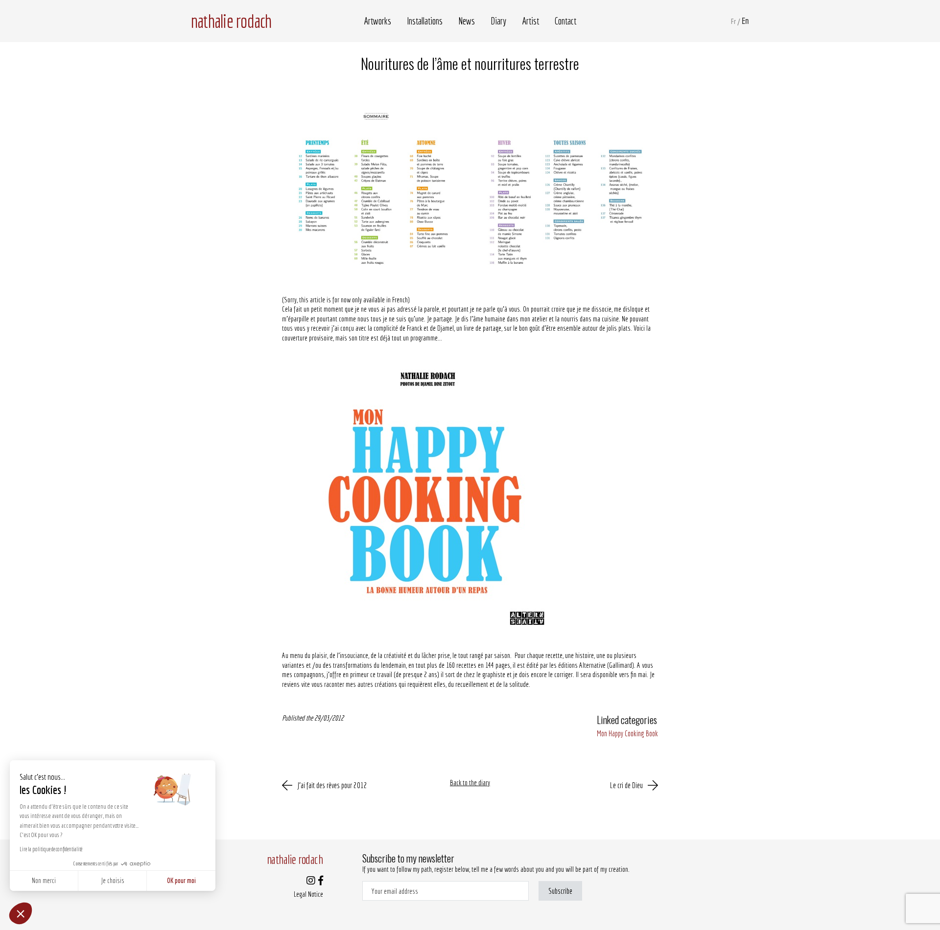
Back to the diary (470, 782)
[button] (20, 913)
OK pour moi (181, 881)
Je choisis (112, 881)
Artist (530, 21)
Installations (425, 21)
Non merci (44, 881)
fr (733, 21)
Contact (565, 21)
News (466, 21)
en (745, 21)
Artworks (377, 21)
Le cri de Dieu (626, 785)
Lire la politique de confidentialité (51, 849)
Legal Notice (308, 894)
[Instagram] (310, 881)
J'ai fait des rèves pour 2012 (332, 785)
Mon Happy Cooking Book (627, 733)
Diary (498, 21)
